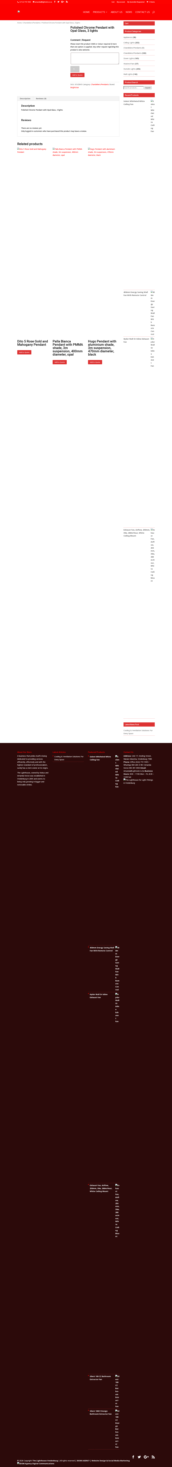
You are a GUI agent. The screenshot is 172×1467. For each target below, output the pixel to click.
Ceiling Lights (129, 42)
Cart (113, 2)
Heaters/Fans (129, 63)
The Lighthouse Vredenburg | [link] (46, 1460)
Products (99, 12)
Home (86, 12)
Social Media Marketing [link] (119, 1460)
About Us (116, 12)
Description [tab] (25, 98)
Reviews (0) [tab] (41, 98)
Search (148, 88)
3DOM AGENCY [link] (83, 1460)
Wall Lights (128, 74)
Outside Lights (130, 69)
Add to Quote (77, 75)
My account (121, 2)
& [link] (107, 1460)
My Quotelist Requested (135, 2)
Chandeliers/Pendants (31, 23)
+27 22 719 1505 (25, 2)
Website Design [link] (99, 1460)
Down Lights (129, 58)
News (129, 12)
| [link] (76, 1460)
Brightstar (74, 87)
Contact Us (142, 12)
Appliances (128, 37)
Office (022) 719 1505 (139, 762)
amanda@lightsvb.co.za (134, 771)
